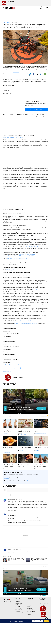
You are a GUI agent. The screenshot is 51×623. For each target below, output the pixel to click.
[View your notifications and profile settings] (46, 495)
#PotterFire (11, 364)
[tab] (7, 495)
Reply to (11, 515)
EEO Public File (18, 603)
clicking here (7, 478)
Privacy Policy (18, 608)
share (43, 510)
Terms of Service (18, 609)
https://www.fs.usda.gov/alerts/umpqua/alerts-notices (31, 320)
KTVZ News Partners (8, 73)
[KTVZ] (10, 8)
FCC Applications (18, 604)
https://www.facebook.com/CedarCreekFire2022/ (13, 137)
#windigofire (5, 364)
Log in (42, 485)
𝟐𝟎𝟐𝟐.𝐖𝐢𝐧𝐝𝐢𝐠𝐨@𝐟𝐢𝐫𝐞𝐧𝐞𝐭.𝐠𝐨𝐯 (12, 269)
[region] (25, 525)
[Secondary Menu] (4, 7)
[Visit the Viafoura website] (45, 566)
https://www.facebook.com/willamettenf (11, 255)
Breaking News (30, 605)
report (46, 510)
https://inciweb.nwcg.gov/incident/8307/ (27, 254)
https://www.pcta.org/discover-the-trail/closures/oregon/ (25, 323)
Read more (45, 508)
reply (9, 510)
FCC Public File (18, 606)
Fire (13, 367)
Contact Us (17, 601)
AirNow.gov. (34, 289)
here (28, 480)
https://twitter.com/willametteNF (27, 255)
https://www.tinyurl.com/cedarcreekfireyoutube (17, 258)
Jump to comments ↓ (7, 371)
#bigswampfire (16, 364)
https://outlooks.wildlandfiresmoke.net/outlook (33, 246)
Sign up (45, 485)
